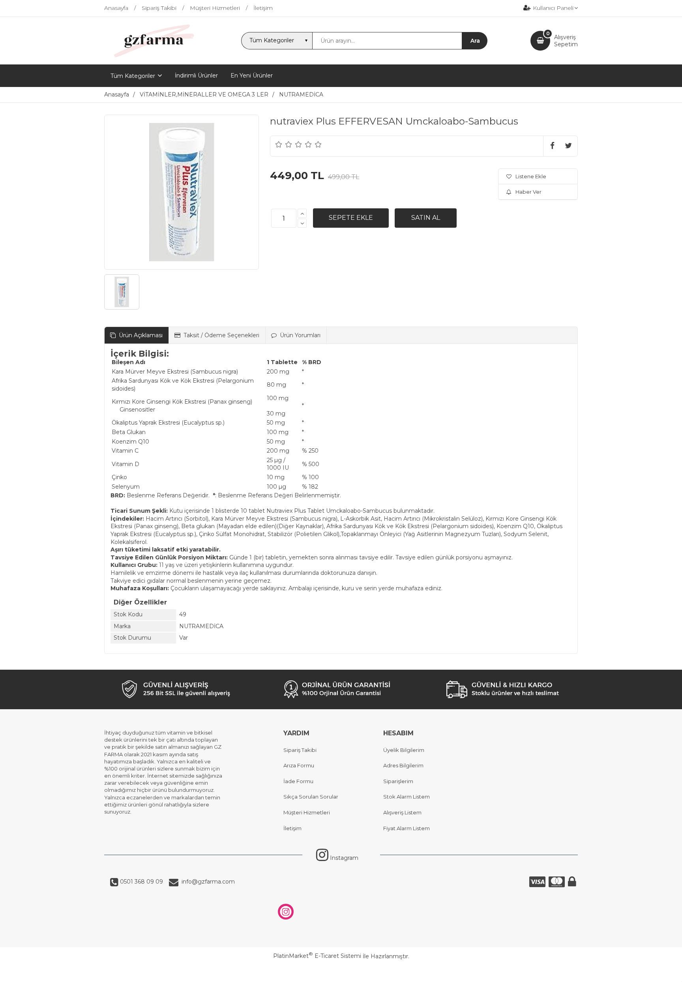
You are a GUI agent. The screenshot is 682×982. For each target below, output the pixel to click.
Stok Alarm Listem (406, 796)
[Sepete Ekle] (351, 217)
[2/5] (284, 144)
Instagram (343, 857)
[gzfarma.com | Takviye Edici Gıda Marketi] (151, 57)
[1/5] (279, 144)
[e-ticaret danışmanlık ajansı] (337, 972)
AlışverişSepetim (566, 41)
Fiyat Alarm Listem (406, 828)
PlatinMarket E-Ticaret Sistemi (317, 955)
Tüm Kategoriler (133, 75)
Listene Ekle (530, 176)
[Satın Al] (426, 217)
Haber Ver (528, 192)
